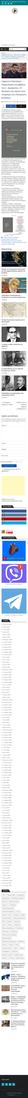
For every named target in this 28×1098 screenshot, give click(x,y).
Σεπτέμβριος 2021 (7, 772)
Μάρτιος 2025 (6, 667)
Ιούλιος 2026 (6, 627)
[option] (17, 2)
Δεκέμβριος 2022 (7, 735)
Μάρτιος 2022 (6, 757)
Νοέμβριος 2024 (7, 677)
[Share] (11, 106)
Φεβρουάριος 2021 (7, 790)
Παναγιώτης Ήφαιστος (7, 242)
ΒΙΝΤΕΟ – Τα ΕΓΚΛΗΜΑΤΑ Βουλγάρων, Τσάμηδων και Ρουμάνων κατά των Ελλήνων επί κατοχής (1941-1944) (18, 1000)
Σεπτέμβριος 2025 (7, 652)
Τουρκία (22, 948)
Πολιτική (11, 945)
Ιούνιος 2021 (6, 780)
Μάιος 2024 (6, 692)
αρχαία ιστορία (18, 955)
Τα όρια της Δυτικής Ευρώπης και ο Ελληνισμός (13, 320)
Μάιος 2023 (6, 722)
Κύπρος (10, 925)
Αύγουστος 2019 (7, 835)
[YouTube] (8, 4)
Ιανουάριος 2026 (7, 642)
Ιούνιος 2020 (6, 810)
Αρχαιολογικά (5, 898)
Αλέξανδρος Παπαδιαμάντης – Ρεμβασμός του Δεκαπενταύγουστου (14, 296)
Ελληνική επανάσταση (19, 918)
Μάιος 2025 (6, 662)
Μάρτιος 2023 (6, 727)
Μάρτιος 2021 (6, 787)
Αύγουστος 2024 (7, 684)
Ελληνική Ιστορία (6, 918)
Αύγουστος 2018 (7, 865)
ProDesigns (17, 1095)
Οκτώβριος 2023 (7, 710)
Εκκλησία (16, 915)
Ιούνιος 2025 (6, 659)
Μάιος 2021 (6, 782)
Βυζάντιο (4, 901)
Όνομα (4, 443)
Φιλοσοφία (14, 951)
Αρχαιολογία (21, 895)
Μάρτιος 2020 (6, 817)
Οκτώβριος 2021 (7, 770)
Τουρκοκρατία (5, 951)
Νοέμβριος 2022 (7, 737)
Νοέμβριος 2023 (7, 707)
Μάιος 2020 (6, 812)
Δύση (9, 915)
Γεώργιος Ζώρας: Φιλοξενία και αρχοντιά (12, 345)
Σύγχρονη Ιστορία (6, 948)
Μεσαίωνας (5, 931)
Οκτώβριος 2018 (7, 860)
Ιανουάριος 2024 (7, 702)
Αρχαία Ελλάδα (11, 895)
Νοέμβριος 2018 (7, 858)
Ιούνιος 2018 (6, 870)
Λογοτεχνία (17, 925)
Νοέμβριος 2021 (7, 767)
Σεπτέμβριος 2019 (7, 833)
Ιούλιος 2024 (6, 687)
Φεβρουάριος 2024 (7, 700)
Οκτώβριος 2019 (7, 830)
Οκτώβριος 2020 (7, 800)
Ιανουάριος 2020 (7, 823)
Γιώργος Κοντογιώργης (16, 240)
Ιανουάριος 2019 (7, 853)
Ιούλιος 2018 (6, 868)
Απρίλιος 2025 (6, 664)
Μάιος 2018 (6, 873)
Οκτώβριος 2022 (7, 740)
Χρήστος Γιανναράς (7, 955)
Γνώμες (18, 911)
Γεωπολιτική (13, 905)
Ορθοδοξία (21, 941)
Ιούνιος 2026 (6, 629)
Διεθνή (4, 915)
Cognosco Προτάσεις (8, 237)
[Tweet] (21, 106)
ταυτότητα (11, 958)
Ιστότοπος (5, 455)
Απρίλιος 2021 (6, 785)
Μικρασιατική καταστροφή (9, 935)
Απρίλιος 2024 (6, 695)
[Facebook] (3, 4)
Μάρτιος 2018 (6, 878)
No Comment (22, 101)
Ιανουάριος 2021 (7, 792)
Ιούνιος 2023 (6, 720)
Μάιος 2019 (6, 843)
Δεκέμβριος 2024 (7, 674)
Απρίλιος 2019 (6, 845)
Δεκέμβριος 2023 (7, 705)
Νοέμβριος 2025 (7, 647)
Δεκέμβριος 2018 (7, 855)
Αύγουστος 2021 (7, 775)
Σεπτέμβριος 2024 (7, 682)
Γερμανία (4, 905)
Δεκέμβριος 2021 (7, 765)
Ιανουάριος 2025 (7, 672)
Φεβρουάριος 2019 (7, 850)
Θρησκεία (17, 921)
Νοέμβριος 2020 (7, 797)
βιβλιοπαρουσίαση (6, 240)
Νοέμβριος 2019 (7, 828)
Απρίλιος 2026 (6, 634)
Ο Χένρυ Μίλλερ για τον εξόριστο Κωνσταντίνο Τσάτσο (12, 369)
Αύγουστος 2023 (7, 715)
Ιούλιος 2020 (6, 807)
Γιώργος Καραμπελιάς (7, 908)
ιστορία (4, 958)
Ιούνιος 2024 (6, 689)
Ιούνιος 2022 (6, 750)
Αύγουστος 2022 (7, 745)
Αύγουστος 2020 (7, 805)
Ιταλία (3, 925)
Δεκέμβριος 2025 (7, 644)
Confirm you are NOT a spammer (11, 470)
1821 (3, 895)
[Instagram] (5, 4)
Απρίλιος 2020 (6, 815)
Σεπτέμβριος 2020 (7, 802)
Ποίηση (4, 945)
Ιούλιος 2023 (6, 717)
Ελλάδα (23, 915)
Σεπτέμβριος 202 (7, 885)
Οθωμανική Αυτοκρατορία (9, 941)
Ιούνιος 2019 (6, 840)
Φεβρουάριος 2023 (7, 730)
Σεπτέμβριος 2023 (7, 712)
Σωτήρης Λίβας (11, 244)
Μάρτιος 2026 (6, 637)
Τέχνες (15, 948)
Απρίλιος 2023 (6, 725)
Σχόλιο (4, 425)
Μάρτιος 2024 (6, 697)
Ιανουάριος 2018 (7, 883)
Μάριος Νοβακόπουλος (8, 928)
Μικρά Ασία (14, 931)
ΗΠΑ (3, 921)
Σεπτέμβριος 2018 (7, 863)
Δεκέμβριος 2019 (7, 825)
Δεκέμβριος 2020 (7, 795)
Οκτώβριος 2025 (7, 649)
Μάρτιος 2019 (6, 848)
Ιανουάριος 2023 (7, 732)
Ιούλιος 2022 (6, 747)
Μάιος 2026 (6, 632)
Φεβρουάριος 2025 (7, 669)
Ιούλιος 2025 (6, 657)
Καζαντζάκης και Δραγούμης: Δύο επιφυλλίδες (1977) (12, 394)
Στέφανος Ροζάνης (17, 242)
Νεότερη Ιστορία (6, 938)
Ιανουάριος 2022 (7, 762)
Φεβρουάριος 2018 (7, 880)
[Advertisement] (14, 29)
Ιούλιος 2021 (6, 777)
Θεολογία (9, 921)
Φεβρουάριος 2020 (7, 820)
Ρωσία (17, 945)
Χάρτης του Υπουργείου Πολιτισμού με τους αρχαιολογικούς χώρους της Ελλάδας (13, 271)
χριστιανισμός (20, 958)
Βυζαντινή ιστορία (14, 901)
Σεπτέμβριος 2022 (7, 742)
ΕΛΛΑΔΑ (14, 101)
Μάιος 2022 (6, 752)
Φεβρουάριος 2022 (7, 760)
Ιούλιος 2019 (6, 838)
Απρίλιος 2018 (6, 875)
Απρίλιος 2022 (6, 755)
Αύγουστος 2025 (7, 654)
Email (4, 449)
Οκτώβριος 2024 (7, 679)
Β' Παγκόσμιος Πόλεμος (18, 898)
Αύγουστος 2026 (7, 624)
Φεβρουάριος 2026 (7, 639)
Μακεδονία (19, 928)
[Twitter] (11, 4)
